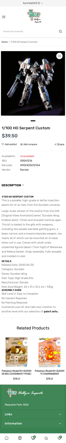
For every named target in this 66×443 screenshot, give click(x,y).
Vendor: (6, 169)
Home (5, 42)
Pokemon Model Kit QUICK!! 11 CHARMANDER (49, 372)
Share (60, 144)
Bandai (24, 169)
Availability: (9, 156)
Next (60, 360)
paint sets (51, 311)
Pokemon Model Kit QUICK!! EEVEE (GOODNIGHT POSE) (16, 372)
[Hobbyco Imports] (35, 17)
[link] (26, 343)
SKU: (4, 160)
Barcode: (7, 165)
